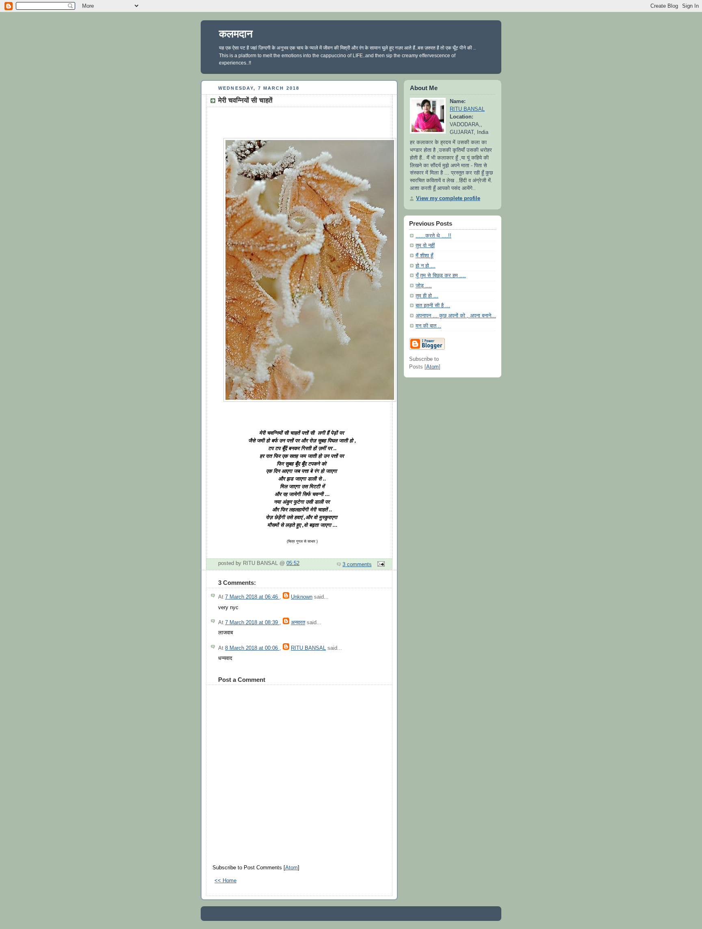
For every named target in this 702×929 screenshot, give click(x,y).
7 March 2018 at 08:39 (252, 622)
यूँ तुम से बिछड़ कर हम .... (441, 275)
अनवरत (298, 622)
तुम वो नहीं (425, 245)
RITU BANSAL (308, 648)
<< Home (225, 881)
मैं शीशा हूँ (424, 256)
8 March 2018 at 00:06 (252, 648)
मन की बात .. (428, 326)
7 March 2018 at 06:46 (252, 597)
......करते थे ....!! (433, 236)
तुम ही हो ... (427, 296)
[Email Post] (379, 564)
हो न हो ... (426, 266)
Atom (291, 868)
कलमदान (236, 34)
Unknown (301, 597)
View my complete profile (448, 198)
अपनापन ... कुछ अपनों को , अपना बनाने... (456, 316)
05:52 (292, 563)
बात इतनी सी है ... (433, 305)
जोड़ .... (424, 286)
